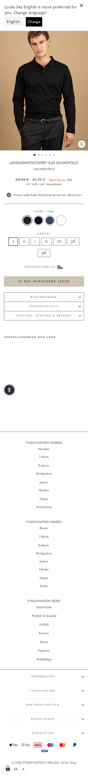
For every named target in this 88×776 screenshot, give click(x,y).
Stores (44, 642)
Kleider (44, 569)
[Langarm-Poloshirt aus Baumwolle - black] (6, 398)
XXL (59, 241)
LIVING (44, 624)
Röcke (44, 586)
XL (46, 241)
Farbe (44, 211)
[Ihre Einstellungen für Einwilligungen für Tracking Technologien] (8, 768)
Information (43, 676)
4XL (44, 253)
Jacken (44, 482)
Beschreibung (44, 297)
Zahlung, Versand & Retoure (44, 315)
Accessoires (44, 507)
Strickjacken (44, 474)
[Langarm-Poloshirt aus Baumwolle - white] (23, 398)
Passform (44, 651)
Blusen (44, 528)
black (27, 220)
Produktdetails (44, 306)
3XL (73, 241)
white (61, 220)
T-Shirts (44, 457)
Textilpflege (44, 659)
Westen (44, 490)
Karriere (44, 633)
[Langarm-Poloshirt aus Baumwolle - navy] (12, 398)
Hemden (44, 449)
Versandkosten (54, 184)
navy (38, 220)
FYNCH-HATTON (43, 690)
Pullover (44, 466)
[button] (9, 390)
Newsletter (43, 733)
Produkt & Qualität (44, 616)
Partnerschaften (42, 705)
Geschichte (43, 607)
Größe (44, 233)
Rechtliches (42, 719)
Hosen (44, 499)
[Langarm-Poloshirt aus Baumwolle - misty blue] (17, 398)
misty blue (49, 220)
